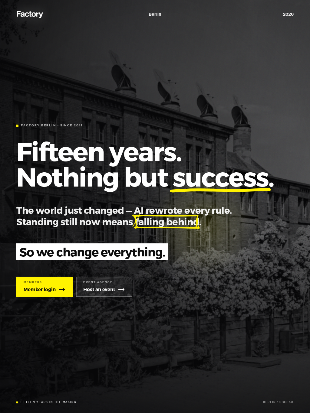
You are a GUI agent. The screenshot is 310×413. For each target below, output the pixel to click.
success (220, 176)
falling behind (167, 221)
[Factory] (30, 14)
